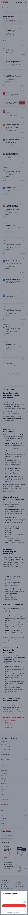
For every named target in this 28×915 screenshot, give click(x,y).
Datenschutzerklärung (17, 912)
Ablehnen (20, 909)
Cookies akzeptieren (14, 905)
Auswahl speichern (8, 909)
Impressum (9, 912)
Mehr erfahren (21, 896)
